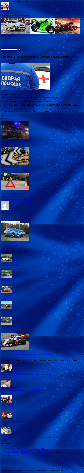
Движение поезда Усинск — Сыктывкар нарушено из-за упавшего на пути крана (30, 167)
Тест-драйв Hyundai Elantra (10, 265)
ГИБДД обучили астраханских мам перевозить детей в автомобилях (23, 446)
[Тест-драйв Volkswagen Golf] (6, 324)
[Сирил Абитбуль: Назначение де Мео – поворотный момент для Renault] (6, 371)
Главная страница (9, 36)
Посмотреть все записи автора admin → (12, 215)
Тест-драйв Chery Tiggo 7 (10, 296)
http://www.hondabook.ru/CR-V (43, 1)
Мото (5, 40)
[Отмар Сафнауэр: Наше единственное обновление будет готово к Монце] (15, 350)
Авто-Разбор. (4, 12)
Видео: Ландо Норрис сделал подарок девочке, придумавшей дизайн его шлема (29, 437)
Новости (6, 37)
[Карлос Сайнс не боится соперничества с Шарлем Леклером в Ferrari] (6, 418)
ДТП (5, 43)
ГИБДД (6, 42)
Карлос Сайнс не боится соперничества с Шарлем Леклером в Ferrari (25, 421)
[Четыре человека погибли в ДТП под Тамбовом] (15, 190)
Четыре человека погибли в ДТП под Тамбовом (18, 193)
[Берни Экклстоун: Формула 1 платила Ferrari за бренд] (6, 387)
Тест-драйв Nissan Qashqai (10, 245)
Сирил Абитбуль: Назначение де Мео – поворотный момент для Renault (26, 374)
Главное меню (5, 51)
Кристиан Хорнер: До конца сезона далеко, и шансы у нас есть (23, 406)
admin (10, 60)
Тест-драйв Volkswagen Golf (10, 327)
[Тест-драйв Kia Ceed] (6, 277)
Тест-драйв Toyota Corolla (10, 312)
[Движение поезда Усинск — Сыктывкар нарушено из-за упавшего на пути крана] (15, 164)
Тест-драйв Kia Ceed (8, 280)
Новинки (6, 45)
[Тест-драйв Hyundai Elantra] (6, 261)
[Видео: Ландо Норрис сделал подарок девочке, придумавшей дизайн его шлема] (6, 434)
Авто (5, 39)
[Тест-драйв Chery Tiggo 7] (6, 293)
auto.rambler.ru (11, 115)
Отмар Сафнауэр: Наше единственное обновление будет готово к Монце (26, 354)
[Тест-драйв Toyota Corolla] (6, 308)
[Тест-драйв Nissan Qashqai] (15, 240)
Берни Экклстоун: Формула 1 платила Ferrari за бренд (20, 390)
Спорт (5, 46)
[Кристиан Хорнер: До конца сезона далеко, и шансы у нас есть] (6, 402)
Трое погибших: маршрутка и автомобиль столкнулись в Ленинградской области (30, 142)
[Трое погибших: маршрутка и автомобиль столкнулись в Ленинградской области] (15, 138)
